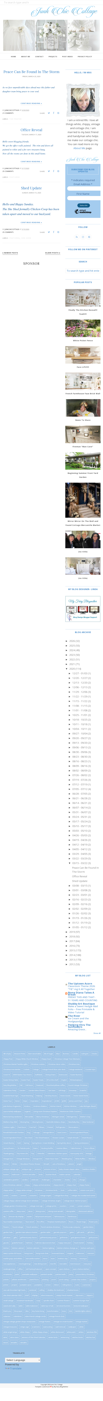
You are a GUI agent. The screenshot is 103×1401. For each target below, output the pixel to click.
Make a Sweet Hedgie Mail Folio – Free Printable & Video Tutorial (83, 1009)
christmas (38, 1190)
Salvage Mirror (48, 1132)
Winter (14, 1164)
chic (74, 1180)
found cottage (17, 1227)
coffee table (72, 1190)
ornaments (7, 1274)
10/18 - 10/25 (79, 719)
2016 (72, 945)
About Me (79, 148)
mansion (90, 1253)
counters (63, 1206)
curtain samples (84, 1206)
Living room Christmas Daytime (45, 1111)
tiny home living (38, 1311)
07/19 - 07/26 (79, 779)
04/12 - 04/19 (79, 844)
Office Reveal (31, 130)
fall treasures (59, 1216)
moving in (83, 1258)
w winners (36, 1327)
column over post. (87, 1190)
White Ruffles (80, 1159)
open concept (50, 1269)
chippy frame (84, 1185)
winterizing (65, 1337)
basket (6, 1174)
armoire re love (50, 1169)
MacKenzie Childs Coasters (70, 1111)
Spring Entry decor (64, 1143)
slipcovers (79, 1295)
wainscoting (47, 1327)
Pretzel (50, 1127)
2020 (72, 668)
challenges (46, 1180)
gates (72, 1232)
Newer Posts (11, 253)
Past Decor (22, 1127)
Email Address (83, 184)
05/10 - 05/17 (79, 826)
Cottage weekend (75, 1069)
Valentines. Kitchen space (57, 1153)
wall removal (60, 1327)
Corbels (27, 1069)
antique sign (27, 1169)
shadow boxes (73, 1290)
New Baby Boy (73, 1122)
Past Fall (32, 1127)
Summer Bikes (61, 1148)
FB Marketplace (76, 1080)
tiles (27, 1311)
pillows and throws (19, 1279)
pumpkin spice (25, 1285)
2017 (72, 941)
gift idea (91, 1232)
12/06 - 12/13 (79, 687)
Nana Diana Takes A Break (81, 993)
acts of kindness (59, 1164)
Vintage (89, 1153)
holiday (90, 1243)
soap (38, 1300)
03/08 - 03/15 (79, 885)
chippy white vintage (24, 1190)
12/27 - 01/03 (79, 673)
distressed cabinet (86, 1211)
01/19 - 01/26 (79, 918)
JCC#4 (57, 1101)
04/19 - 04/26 (79, 840)
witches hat (90, 1337)
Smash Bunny (8, 1143)
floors (71, 1222)
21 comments (8, 113)
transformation (53, 1311)
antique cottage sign (11, 1169)
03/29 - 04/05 (79, 854)
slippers (90, 1295)
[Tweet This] (49, 113)
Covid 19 (6, 1075)
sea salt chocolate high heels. (14, 1290)
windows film (92, 1332)
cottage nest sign (36, 1206)
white (81, 1327)
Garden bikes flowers (37, 1090)
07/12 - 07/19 (79, 784)
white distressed (57, 1332)
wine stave (14, 1337)
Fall (21, 1085)
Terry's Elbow (89, 1148)
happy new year (64, 1243)
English (64, 1080)
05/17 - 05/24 (79, 821)
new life (53, 1264)
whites (81, 1332)
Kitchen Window (70, 1106)
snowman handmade (25, 1300)
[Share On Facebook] (54, 113)
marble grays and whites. (13, 1258)
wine (5, 1337)
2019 (72, 932)
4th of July (7, 1054)
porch (54, 1279)
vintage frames (44, 1321)
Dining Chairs (51, 1075)
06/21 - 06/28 (79, 798)
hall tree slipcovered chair (45, 1243)
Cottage (36, 1069)
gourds (6, 1243)
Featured (14, 177)
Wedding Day (67, 1159)
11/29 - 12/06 (79, 692)
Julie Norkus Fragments (12, 1106)
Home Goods (65, 1096)
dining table (70, 1211)
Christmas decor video (56, 1064)
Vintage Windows (23, 1159)
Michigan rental (58, 1117)
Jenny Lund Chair (75, 1101)
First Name (82, 193)
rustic (77, 1285)
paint (17, 1274)
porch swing (63, 1279)
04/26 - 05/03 (79, 835)
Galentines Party (9, 1090)
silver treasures (47, 1295)
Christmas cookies (38, 1064)
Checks (94, 1054)
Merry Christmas (42, 1117)
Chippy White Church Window (27, 1059)
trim (70, 1311)
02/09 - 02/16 (79, 904)
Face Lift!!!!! (83, 367)
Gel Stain (51, 1090)
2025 (72, 645)
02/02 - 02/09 (79, 908)
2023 (72, 655)
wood (5, 1342)
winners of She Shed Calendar (33, 1337)
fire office (40, 1222)
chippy (27, 1185)
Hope (25, 1101)
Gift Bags (62, 1090)
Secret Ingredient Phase (79, 1132)
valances (6, 1316)
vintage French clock (56, 1316)
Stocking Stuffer (47, 1148)
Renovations (73, 1127)
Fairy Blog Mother (10, 1085)
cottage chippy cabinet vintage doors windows (21, 1201)
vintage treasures (10, 1327)
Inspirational (47, 1101)
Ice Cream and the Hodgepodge (78, 1020)
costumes (33, 1195)
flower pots (93, 1222)
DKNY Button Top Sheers (22, 1075)
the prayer (15, 119)
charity (67, 1180)
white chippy (25, 1332)
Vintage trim (37, 1159)
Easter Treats (38, 1080)
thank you (7, 1311)
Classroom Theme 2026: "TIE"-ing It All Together (81, 987)
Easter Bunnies (76, 1075)
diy (4, 1216)
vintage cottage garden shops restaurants (19, 1321)
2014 (72, 955)
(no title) (83, 551)
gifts (15, 1237)
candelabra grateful (11, 1180)
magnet (70, 1253)
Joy (86, 1101)
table (21, 1306)
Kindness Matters (40, 1106)
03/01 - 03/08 (79, 890)
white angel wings (10, 1332)
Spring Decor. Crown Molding (43, 1143)
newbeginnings (9, 1269)
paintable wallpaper (30, 1274)
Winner (6, 1164)
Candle (75, 1054)
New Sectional (88, 1122)
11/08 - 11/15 (79, 705)
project (14, 1285)
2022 (72, 659)
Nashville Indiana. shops (55, 1122)
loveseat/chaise (58, 1253)
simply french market (64, 1295)
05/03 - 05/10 (79, 830)
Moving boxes (38, 1122)
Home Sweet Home (81, 1096)
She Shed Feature (42, 1138)
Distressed (63, 1075)
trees (64, 1311)
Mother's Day (85, 1117)
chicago (82, 1180)
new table (63, 1264)
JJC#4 (64, 1101)
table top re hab (47, 1306)
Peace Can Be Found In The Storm (31, 72)
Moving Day (24, 1122)
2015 (72, 950)
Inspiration (35, 1101)
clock (62, 1190)
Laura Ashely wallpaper (12, 1111)
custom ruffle (8, 1211)
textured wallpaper (81, 1306)
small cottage (8, 1300)
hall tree (29, 1243)
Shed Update (31, 188)
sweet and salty (9, 1306)
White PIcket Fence (83, 340)
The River (74, 1016)
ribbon (56, 1285)
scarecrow (86, 1285)
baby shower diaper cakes (69, 1169)
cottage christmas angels (51, 1201)
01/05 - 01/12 (79, 927)
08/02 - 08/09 (79, 770)
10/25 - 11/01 (79, 715)
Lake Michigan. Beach (88, 1106)
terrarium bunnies (63, 1306)
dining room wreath (55, 1211)
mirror (45, 1258)
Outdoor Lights (9, 1127)
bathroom (15, 1174)
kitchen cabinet (18, 1248)
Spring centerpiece (81, 1143)
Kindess (27, 1106)
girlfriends (64, 1237)
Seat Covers (62, 1132)
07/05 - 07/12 (79, 789)
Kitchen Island (55, 1106)
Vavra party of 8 (76, 1153)
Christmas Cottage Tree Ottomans (67, 1059)
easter (29, 1216)
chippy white (8, 1190)
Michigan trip (72, 1117)
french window (32, 1227)
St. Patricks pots (24, 1148)
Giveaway (72, 1090)
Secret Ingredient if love (12, 1138)
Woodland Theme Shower (30, 1164)
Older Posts (52, 253)
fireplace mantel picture (57, 1222)
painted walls (61, 1274)
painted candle (46, 1274)
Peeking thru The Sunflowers (79, 1026)
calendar (77, 1174)
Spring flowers (8, 1148)
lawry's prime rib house (12, 1253)
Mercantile (29, 1117)
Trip (32, 1153)
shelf (27, 1295)
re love (48, 1285)
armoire (38, 1169)
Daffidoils (38, 1075)
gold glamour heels (78, 1237)
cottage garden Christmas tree (15, 1206)
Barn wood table (34, 1054)
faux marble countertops (12, 1222)
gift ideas (6, 1237)
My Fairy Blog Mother (61, 1387)
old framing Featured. (34, 1269)
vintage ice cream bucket (63, 1321)
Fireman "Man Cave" (83, 446)
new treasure (75, 1264)
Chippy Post (7, 1059)
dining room (40, 1211)
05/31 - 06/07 (79, 812)
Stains (35, 1148)
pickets (6, 1279)
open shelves (64, 1269)
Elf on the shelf (52, 1080)
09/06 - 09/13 (79, 747)
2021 (72, 664)
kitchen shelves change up (67, 1248)
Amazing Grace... (77, 1029)
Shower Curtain (58, 1138)
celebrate (34, 1180)
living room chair (42, 1253)
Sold (19, 1143)
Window (92, 1159)
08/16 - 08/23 (79, 761)
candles (25, 1180)
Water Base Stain (52, 1159)
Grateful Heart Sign (10, 1096)
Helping (39, 1096)
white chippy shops (40, 1332)
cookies (14, 1195)
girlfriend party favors (28, 1237)
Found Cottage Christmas (77, 1085)
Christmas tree (74, 1064)
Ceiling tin (84, 1054)
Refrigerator (60, 1127)
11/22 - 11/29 (79, 696)
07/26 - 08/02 (79, 775)
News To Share (83, 420)
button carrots (65, 1174)
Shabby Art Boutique (81, 1003)
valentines (18, 1316)
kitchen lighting (48, 1248)
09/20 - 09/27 (79, 738)
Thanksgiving (8, 1153)
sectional (32, 1290)
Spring (26, 1143)
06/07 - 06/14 (79, 807)
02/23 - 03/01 (79, 895)
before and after (29, 1174)
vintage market (81, 1321)
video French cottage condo (35, 1316)
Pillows (41, 1127)
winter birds (53, 1337)
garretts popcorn (60, 1232)
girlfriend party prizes (48, 1237)
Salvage (36, 1132)
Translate (15, 1368)
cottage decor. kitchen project (75, 1201)
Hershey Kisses (51, 1096)
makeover (80, 1253)
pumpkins (38, 1285)
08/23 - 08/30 (79, 756)
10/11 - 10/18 (79, 724)
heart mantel (79, 1243)
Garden (22, 1090)
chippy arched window (41, 1185)
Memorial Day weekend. (12, 1117)
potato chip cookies (79, 1279)
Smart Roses (87, 1138)
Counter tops (90, 1069)
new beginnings (25, 1264)
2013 (72, 959)
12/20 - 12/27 (79, 678)
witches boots (77, 1337)
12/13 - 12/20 (79, 682)
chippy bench (59, 1185)
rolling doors (67, 1285)
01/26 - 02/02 (79, 913)
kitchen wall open (87, 1248)
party (71, 1274)
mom (53, 1258)
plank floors (34, 1279)
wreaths (14, 1342)
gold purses (93, 1237)
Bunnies (66, 1054)
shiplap (35, 1295)
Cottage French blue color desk (53, 1069)
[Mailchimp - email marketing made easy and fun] (83, 213)
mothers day (63, 1258)
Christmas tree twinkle (11, 1069)
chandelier (57, 1180)
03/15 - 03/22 (79, 863)
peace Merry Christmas (85, 1274)
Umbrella (40, 1153)
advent (71, 1164)
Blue (58, 1054)
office (20, 1269)
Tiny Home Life (22, 1153)
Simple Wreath (73, 1138)
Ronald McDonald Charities (13, 1132)
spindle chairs (48, 1300)
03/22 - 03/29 (79, 858)
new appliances (9, 1264)
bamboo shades (89, 1169)
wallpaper (72, 1327)
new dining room (40, 1264)
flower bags (81, 1222)
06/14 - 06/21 (79, 803)
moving (73, 1258)
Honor (17, 1101)
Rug (28, 1132)
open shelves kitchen (81, 1269)
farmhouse (72, 1216)
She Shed (26, 238)
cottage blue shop (61, 1195)
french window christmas (50, 1227)
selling (41, 1290)
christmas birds (51, 1190)
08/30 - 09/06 (79, 752)
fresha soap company (71, 1227)
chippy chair (71, 1185)
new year (87, 1264)
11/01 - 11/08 (79, 710)
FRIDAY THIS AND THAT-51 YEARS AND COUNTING (82, 998)
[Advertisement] (31, 286)
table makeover (32, 1306)
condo (5, 1195)
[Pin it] (58, 113)
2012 (72, 964)
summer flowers (63, 1300)
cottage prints (51, 1206)
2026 (72, 641)
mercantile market (33, 1258)
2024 (72, 650)
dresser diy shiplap (16, 1216)
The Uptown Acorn (80, 983)
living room (28, 1253)
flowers (6, 1227)
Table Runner (76, 1148)
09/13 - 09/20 (79, 742)
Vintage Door (8, 1159)
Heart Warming (27, 1096)
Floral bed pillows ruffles (55, 1085)
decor (30, 1211)
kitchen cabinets (33, 1248)
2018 (72, 936)
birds (41, 1174)
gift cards (80, 1232)
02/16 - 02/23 (79, 899)
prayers (93, 1279)
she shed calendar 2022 (12, 1295)
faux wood (30, 1222)
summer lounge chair (81, 1300)
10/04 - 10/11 (79, 729)
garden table (45, 1232)
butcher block (51, 1174)
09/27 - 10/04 (79, 733)
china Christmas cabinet (12, 1185)
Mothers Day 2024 (10, 1122)
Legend (27, 1111)
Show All (96, 1033)
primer (5, 1285)
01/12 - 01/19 (79, 922)
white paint (71, 1332)
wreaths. (23, 1342)
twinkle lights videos (83, 1311)
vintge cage (24, 1327)
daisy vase (21, 1211)
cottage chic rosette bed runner (83, 1195)
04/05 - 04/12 (79, 849)
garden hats (8, 1232)
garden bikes (88, 1227)
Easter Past (25, 1080)
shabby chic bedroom (55, 1290)
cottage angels (45, 1195)
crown (72, 1206)
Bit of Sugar (48, 1054)
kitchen (6, 1248)
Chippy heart (46, 1059)
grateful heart (17, 1243)
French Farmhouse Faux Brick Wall (83, 393)
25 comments (8, 171)
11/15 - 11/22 (79, 701)
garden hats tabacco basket (26, 1232)
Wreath (46, 1164)
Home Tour (7, 1101)
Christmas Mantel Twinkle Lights (15, 1064)
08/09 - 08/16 (79, 766)
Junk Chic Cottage (56, 1384)
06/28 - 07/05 (79, 793)
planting (45, 1279)
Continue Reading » (31, 103)
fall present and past (43, 1216)
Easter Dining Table (10, 1080)
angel (79, 1164)
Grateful (83, 1090)
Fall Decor (29, 1085)
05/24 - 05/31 (79, 817)
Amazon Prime (19, 1054)
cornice (23, 1195)
